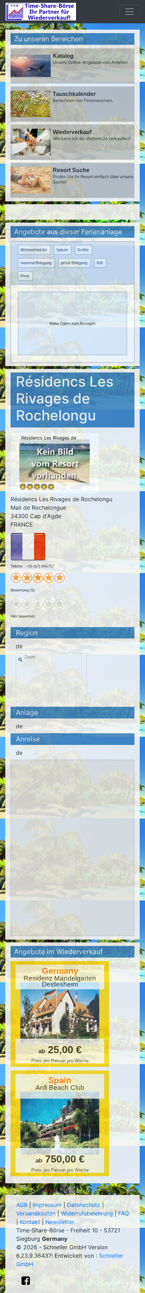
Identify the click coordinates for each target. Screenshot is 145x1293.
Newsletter (59, 1221)
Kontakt (30, 1221)
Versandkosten (36, 1213)
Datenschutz (83, 1204)
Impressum (47, 1204)
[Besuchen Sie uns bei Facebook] (25, 1280)
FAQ (123, 1213)
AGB (21, 1204)
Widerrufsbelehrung (87, 1213)
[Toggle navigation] (129, 12)
